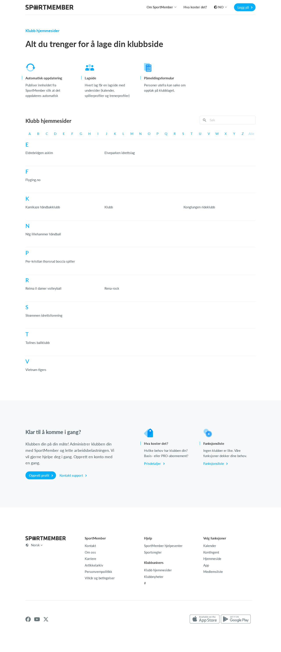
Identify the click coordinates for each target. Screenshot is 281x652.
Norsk (35, 545)
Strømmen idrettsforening (43, 315)
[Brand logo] (49, 8)
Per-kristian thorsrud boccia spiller (50, 261)
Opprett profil (39, 475)
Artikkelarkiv (94, 565)
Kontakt (90, 546)
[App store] (205, 619)
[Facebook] (28, 619)
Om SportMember (160, 7)
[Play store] (236, 619)
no (220, 7)
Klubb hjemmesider (158, 570)
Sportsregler (153, 552)
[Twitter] (46, 619)
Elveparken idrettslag (119, 153)
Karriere (90, 559)
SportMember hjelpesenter (163, 546)
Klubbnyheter (153, 577)
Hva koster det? (195, 7)
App (206, 565)
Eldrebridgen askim (39, 153)
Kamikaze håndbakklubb (42, 207)
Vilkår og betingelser (100, 578)
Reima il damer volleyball (43, 288)
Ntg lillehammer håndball (43, 234)
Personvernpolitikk (98, 572)
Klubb (108, 207)
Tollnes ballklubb (37, 343)
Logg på (244, 7)
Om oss (90, 552)
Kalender (209, 546)
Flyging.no (33, 180)
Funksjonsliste (214, 463)
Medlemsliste (213, 572)
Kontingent (211, 552)
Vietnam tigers (35, 370)
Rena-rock (111, 288)
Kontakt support (71, 475)
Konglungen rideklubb (199, 207)
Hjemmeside (212, 559)
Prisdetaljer (153, 463)
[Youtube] (37, 619)
